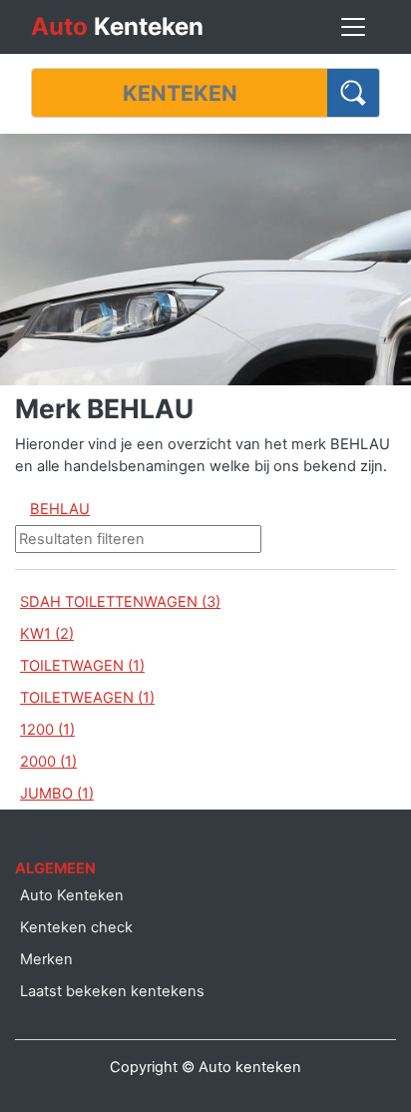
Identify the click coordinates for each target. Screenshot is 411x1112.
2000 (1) (48, 762)
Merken (46, 959)
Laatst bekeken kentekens (112, 991)
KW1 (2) (47, 634)
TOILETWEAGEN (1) (87, 698)
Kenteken (117, 26)
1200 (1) (47, 730)
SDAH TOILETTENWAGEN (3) (120, 602)
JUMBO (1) (57, 794)
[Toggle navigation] (353, 27)
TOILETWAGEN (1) (82, 666)
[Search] (353, 93)
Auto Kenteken (72, 895)
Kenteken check (76, 927)
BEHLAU (60, 509)
